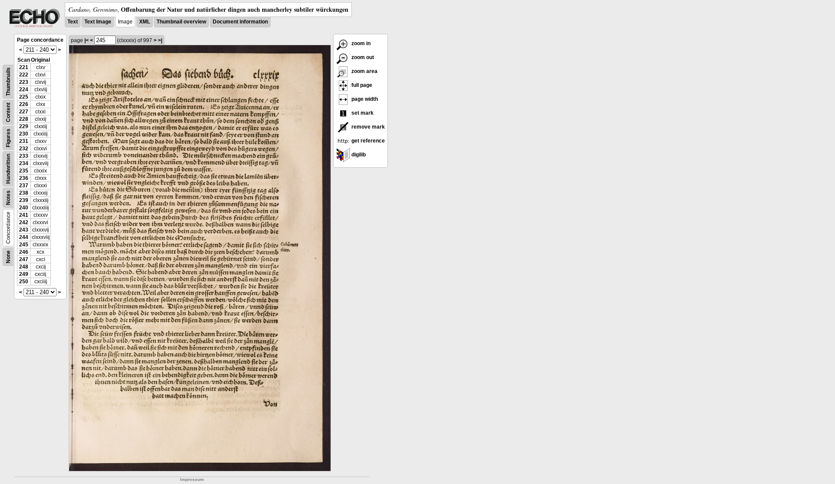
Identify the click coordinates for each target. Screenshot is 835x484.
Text (72, 22)
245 (23, 245)
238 (23, 193)
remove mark (367, 127)
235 (23, 171)
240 (23, 208)
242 (23, 222)
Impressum (192, 479)
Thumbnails (8, 81)
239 (23, 200)
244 (23, 237)
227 (23, 112)
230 (23, 134)
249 (23, 274)
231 (23, 141)
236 (23, 178)
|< (86, 40)
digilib (358, 155)
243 (23, 230)
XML (144, 22)
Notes (8, 197)
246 (23, 252)
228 (23, 119)
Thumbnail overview (181, 22)
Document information (240, 22)
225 (23, 97)
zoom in (360, 43)
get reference (367, 141)
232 (23, 149)
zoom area (363, 71)
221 (23, 67)
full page (361, 85)
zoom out (362, 57)
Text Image (97, 22)
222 (23, 75)
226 (23, 104)
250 (23, 281)
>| (160, 40)
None (8, 256)
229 (23, 126)
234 (23, 163)
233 (23, 156)
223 (23, 82)
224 (23, 89)
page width (364, 99)
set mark (362, 113)
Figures (8, 138)
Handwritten (8, 169)
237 (23, 185)
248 (23, 267)
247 (23, 259)
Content (8, 112)
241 (23, 215)
